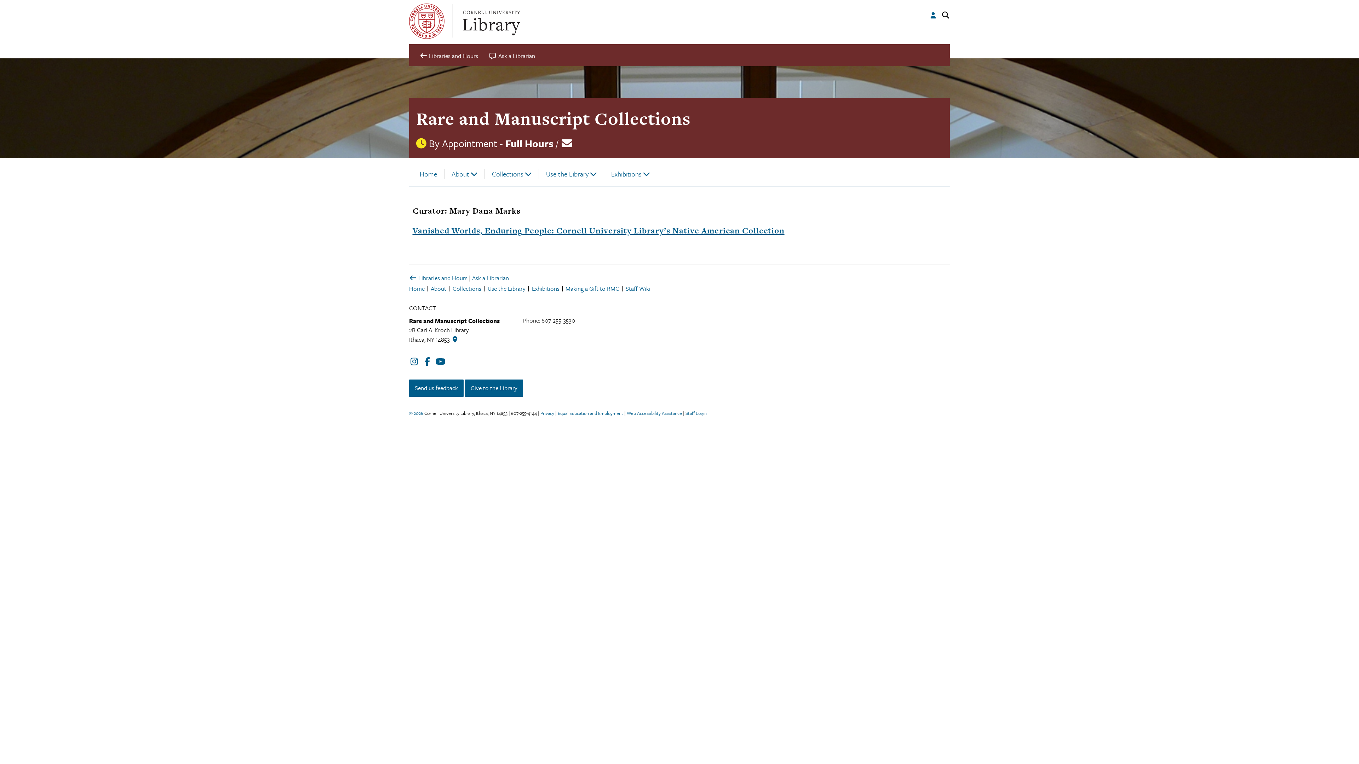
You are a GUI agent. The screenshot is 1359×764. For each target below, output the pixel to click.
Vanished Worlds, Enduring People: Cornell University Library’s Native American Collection (599, 230)
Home (428, 174)
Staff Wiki (638, 288)
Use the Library (567, 174)
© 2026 (416, 413)
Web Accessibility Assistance (654, 413)
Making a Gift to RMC (592, 288)
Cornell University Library (490, 21)
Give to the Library (494, 387)
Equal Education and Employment (590, 413)
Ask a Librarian (490, 277)
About (460, 174)
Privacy (547, 413)
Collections (507, 174)
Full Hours (529, 143)
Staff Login (696, 413)
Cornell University (427, 21)
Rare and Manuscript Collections (553, 118)
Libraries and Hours (442, 277)
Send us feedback (436, 387)
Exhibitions (626, 174)
